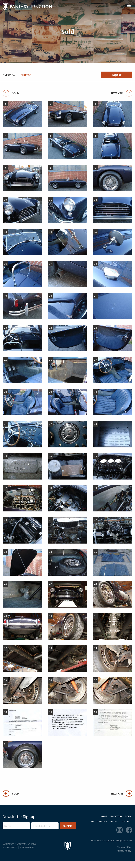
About (114, 821)
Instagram (119, 830)
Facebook (129, 830)
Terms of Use (124, 847)
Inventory (116, 816)
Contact (125, 821)
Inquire (116, 75)
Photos (26, 75)
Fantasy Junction (27, 7)
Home (104, 816)
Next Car (117, 93)
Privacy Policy (124, 850)
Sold (11, 93)
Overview (9, 75)
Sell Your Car (99, 821)
